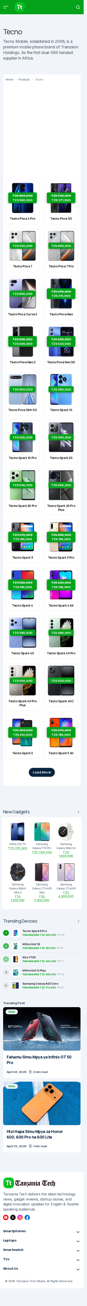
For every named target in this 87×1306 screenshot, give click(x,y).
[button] (5, 7)
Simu (11, 1012)
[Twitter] (13, 1217)
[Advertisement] (43, 130)
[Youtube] (5, 1217)
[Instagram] (20, 1217)
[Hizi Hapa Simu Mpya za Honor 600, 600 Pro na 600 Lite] (42, 1103)
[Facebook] (27, 1217)
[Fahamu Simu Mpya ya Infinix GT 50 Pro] (42, 1029)
